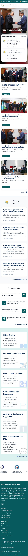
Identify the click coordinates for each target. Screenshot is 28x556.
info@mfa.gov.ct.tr (6, 1)
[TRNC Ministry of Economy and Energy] (12, 467)
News (2, 523)
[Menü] (25, 5)
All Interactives (21, 456)
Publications (4, 528)
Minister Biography (6, 513)
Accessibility (13, 554)
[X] (2, 504)
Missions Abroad (5, 517)
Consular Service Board (7, 535)
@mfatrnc (23, 36)
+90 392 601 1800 (15, 1)
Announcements (5, 526)
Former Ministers (5, 515)
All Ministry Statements (19, 279)
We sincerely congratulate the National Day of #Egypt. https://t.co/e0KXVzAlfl (14, 43)
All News (23, 192)
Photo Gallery (4, 530)
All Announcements (20, 324)
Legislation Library (6, 532)
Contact (19, 554)
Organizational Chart (6, 510)
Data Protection (5, 554)
